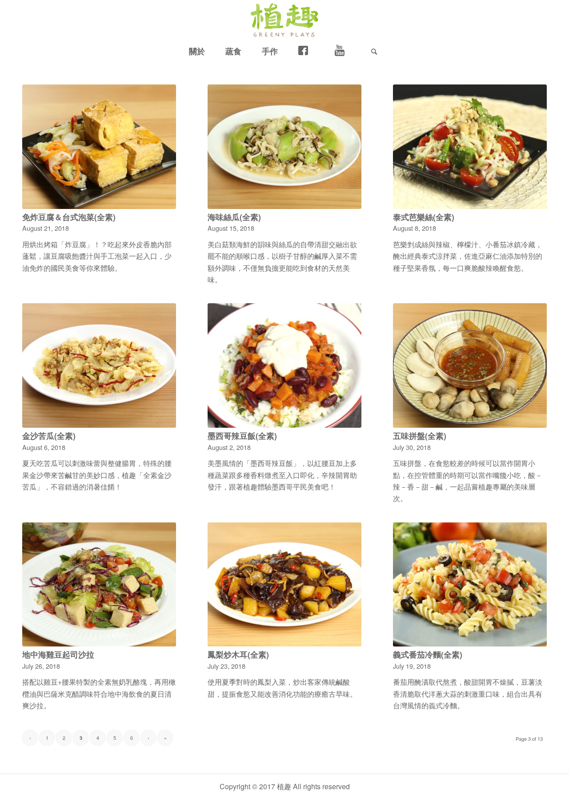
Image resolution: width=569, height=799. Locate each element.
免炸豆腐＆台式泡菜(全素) (69, 216)
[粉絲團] (306, 51)
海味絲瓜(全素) (234, 216)
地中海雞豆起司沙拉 (58, 654)
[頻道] (343, 51)
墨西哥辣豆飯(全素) (242, 435)
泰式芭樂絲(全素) (423, 216)
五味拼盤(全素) (419, 435)
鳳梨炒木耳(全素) (238, 654)
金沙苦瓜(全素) (49, 435)
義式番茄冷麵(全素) (427, 654)
